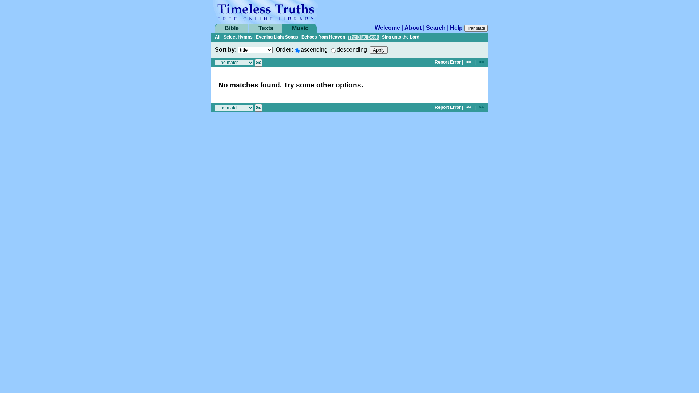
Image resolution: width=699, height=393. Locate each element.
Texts (265, 28)
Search (436, 28)
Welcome (387, 28)
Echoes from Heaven (323, 37)
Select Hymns (238, 37)
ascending (314, 50)
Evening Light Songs (277, 37)
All (217, 37)
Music (300, 28)
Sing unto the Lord (400, 37)
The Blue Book (363, 37)
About (413, 28)
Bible (232, 28)
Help (456, 28)
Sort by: (226, 50)
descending (352, 50)
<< (468, 62)
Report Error (448, 62)
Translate (476, 28)
